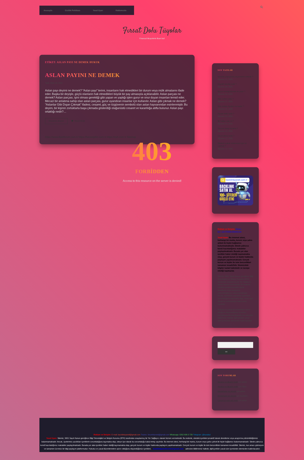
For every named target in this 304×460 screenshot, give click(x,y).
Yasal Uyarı (98, 10)
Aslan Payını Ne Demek (82, 75)
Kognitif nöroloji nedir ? (227, 84)
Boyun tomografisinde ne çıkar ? (231, 91)
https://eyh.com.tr (116, 136)
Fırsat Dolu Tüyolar (152, 30)
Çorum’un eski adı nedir (228, 400)
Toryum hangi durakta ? (228, 128)
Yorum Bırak (79, 121)
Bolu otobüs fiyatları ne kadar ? (231, 106)
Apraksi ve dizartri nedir (228, 382)
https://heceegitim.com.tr (92, 136)
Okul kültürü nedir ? (226, 136)
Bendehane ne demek (227, 391)
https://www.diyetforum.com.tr (61, 136)
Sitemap (131, 136)
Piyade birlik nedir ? (226, 114)
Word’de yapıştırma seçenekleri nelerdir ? (235, 77)
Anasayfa (48, 10)
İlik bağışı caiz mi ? (226, 121)
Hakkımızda (121, 10)
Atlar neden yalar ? (226, 99)
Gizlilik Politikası (72, 10)
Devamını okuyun (58, 122)
